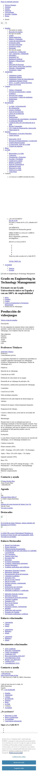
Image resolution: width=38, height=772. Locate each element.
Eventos (11, 101)
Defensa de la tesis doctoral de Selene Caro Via (16, 504)
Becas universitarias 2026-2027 (15, 656)
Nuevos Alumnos (10, 5)
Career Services (14, 135)
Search (7, 19)
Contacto (8, 173)
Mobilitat (8, 608)
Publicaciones (13, 117)
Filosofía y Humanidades (17, 68)
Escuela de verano (15, 46)
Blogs (7, 148)
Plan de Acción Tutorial (12, 579)
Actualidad (8, 265)
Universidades (9, 12)
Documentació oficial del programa (16, 597)
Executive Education (15, 44)
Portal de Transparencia (16, 164)
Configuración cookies (19, 756)
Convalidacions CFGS (12, 663)
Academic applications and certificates (17, 567)
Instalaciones (13, 99)
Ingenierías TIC (14, 57)
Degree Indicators (10, 547)
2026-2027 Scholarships (12, 650)
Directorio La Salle (15, 168)
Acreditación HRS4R (16, 121)
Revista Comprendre (15, 126)
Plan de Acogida (10, 581)
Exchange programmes (12, 561)
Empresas (8, 10)
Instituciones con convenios (13, 587)
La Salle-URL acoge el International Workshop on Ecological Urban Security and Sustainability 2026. (17, 534)
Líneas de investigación (16, 113)
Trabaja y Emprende (15, 90)
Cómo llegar (13, 172)
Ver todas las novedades (8, 537)
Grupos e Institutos (15, 110)
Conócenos (12, 155)
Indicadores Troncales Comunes (15, 570)
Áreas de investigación (16, 112)
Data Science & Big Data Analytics (20, 66)
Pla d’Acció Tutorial (11, 603)
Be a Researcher (14, 108)
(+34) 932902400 (9, 690)
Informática (12, 55)
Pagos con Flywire (15, 84)
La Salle (7, 150)
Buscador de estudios (15, 32)
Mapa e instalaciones (11, 717)
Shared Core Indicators (12, 545)
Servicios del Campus (16, 95)
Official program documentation (15, 549)
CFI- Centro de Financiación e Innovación (22, 128)
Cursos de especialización (17, 41)
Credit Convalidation (11, 652)
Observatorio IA (14, 130)
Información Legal (15, 166)
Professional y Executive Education (20, 133)
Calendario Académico (12, 576)
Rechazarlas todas (19, 762)
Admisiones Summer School (18, 81)
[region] (19, 752)
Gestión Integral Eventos (17, 142)
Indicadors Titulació (11, 596)
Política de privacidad (16, 753)
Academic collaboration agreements (16, 563)
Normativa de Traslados (12, 588)
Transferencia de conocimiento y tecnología (23, 119)
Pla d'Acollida (9, 605)
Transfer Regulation (11, 565)
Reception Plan (10, 558)
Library (7, 624)
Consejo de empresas (15, 146)
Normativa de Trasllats (12, 612)
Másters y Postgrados (15, 39)
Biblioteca (8, 631)
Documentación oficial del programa (16, 574)
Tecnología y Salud (15, 70)
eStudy (7, 626)
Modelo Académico (15, 162)
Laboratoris (8, 636)
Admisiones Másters (15, 77)
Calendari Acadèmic (11, 599)
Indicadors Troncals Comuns (14, 594)
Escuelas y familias (11, 14)
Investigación (9, 103)
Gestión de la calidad (15, 161)
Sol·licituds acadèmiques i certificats (16, 614)
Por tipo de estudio (15, 34)
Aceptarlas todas (19, 768)
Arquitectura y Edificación (17, 52)
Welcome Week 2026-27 (9, 497)
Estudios (7, 28)
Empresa (7, 132)
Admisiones (8, 72)
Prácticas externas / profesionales (15, 583)
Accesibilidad (9, 719)
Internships (8, 560)
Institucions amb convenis (13, 610)
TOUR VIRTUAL (15, 261)
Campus (7, 86)
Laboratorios (9, 629)
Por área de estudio (15, 50)
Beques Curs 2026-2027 (12, 659)
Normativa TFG (10, 578)
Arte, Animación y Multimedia (18, 53)
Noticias (11, 268)
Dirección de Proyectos (16, 64)
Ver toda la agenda (7, 508)
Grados (11, 35)
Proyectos (12, 115)
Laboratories (9, 622)
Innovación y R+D (15, 139)
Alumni (7, 9)
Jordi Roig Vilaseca (7, 352)
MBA (11, 63)
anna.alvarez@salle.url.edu (9, 675)
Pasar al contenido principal (9, 2)
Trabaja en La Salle (15, 170)
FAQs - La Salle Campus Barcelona (20, 83)
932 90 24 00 (13, 220)
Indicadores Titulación (12, 572)
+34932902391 (6, 673)
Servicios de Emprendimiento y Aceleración (23, 141)
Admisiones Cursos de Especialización (21, 79)
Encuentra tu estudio (15, 30)
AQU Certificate (10, 649)
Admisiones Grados (15, 75)
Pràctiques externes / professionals (16, 606)
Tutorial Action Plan (11, 556)
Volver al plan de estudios (9, 320)
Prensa (7, 16)
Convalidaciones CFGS (12, 658)
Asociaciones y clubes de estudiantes (20, 97)
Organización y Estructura (17, 157)
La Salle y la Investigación (17, 106)
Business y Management (17, 61)
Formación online (14, 43)
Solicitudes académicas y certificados (16, 590)
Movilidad (8, 585)
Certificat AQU (10, 661)
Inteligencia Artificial (15, 59)
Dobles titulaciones (15, 37)
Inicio (7, 297)
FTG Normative (10, 554)
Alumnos (8, 7)
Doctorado (12, 48)
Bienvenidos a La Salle (16, 153)
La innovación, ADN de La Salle (19, 144)
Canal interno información (13, 721)
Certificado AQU (10, 654)
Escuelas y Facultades (16, 159)
